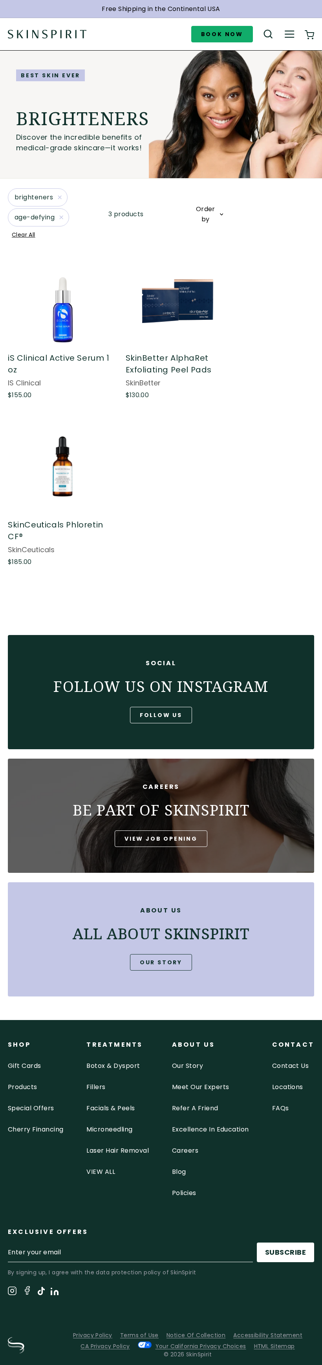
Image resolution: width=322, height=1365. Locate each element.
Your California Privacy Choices (201, 1346)
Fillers (95, 1086)
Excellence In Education (210, 1129)
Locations (287, 1086)
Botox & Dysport (113, 1065)
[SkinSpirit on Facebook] (27, 1292)
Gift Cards (24, 1065)
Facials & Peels (110, 1108)
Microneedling (109, 1129)
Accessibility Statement (267, 1335)
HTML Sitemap (274, 1346)
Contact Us (290, 1065)
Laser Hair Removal (117, 1150)
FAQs (280, 1108)
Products (22, 1086)
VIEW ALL (100, 1171)
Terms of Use (139, 1335)
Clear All (23, 235)
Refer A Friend (195, 1108)
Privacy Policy (92, 1335)
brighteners (34, 197)
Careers (185, 1150)
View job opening (161, 839)
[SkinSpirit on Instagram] (12, 1292)
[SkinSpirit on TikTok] (41, 1292)
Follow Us (161, 715)
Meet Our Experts (200, 1086)
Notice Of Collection (195, 1335)
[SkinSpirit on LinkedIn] (55, 1293)
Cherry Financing (36, 1129)
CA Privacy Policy (105, 1346)
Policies (184, 1192)
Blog (179, 1171)
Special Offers (31, 1108)
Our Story (161, 962)
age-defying (35, 217)
